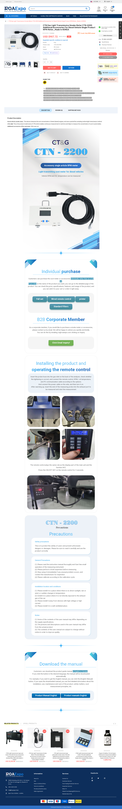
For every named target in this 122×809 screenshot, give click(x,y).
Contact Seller (108, 54)
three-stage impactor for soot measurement (80, 97)
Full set (39, 299)
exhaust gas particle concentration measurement (56, 97)
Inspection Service (67, 786)
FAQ (35, 781)
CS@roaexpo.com (13, 790)
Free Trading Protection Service (70, 783)
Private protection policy (40, 788)
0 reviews (51, 33)
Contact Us (65, 778)
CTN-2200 (74, 88)
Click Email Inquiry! (61, 343)
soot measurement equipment (77, 93)
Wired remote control (61, 299)
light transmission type (65, 88)
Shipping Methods (74, 110)
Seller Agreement (38, 791)
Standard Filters (61, 306)
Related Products (11, 723)
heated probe (47, 100)
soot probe (68, 100)
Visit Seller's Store (108, 57)
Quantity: (45, 59)
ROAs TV (64, 788)
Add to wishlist (51, 72)
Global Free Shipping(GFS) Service (71, 791)
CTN (78, 88)
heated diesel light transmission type (53, 95)
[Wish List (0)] (105, 7)
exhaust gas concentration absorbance (82, 100)
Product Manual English (46, 695)
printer (82, 299)
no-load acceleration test (58, 100)
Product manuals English (75, 695)
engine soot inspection (63, 93)
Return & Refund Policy (40, 783)
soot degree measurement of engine (72, 95)
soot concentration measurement (73, 90)
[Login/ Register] (99, 7)
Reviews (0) (59, 110)
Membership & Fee (67, 793)
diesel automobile (89, 93)
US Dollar (96, 1)
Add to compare (64, 72)
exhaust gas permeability (50, 93)
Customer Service (67, 781)
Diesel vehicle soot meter (52, 88)
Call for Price (107, 759)
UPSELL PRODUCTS (30, 723)
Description (45, 110)
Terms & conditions (39, 786)
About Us (36, 778)
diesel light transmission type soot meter (54, 90)
